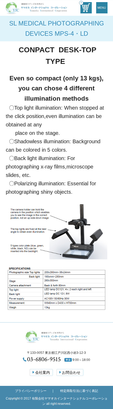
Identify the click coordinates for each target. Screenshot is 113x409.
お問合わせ (71, 372)
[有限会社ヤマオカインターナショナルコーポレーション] (36, 10)
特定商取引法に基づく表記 (79, 391)
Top (102, 380)
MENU (101, 7)
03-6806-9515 (44, 359)
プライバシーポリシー (31, 391)
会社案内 (42, 372)
